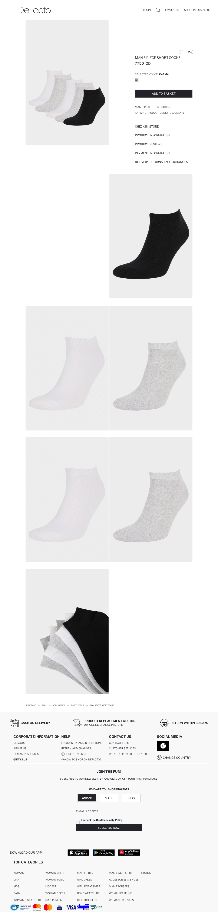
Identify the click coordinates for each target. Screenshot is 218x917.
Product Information (152, 135)
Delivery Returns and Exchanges (161, 162)
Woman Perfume (120, 893)
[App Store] (78, 852)
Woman (87, 797)
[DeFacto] (35, 10)
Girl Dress (84, 879)
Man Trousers (119, 886)
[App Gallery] (129, 852)
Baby (16, 893)
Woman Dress (55, 893)
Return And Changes (76, 748)
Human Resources (26, 754)
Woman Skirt (54, 872)
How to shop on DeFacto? (83, 759)
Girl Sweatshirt (88, 886)
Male (109, 798)
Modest (50, 886)
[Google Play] (104, 852)
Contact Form (119, 742)
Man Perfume (54, 900)
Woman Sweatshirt (27, 900)
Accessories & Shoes (124, 879)
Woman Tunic (54, 879)
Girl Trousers (87, 900)
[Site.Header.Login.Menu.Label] (11, 10)
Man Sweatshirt (121, 872)
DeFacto (19, 742)
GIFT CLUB (20, 759)
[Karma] (137, 80)
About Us (19, 748)
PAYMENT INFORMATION (152, 153)
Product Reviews (148, 144)
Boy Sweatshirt (88, 893)
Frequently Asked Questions (81, 742)
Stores (146, 872)
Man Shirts (85, 872)
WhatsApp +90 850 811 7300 (128, 754)
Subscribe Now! (109, 827)
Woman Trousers (121, 900)
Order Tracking (76, 754)
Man (16, 879)
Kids (131, 798)
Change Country (177, 757)
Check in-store (147, 126)
